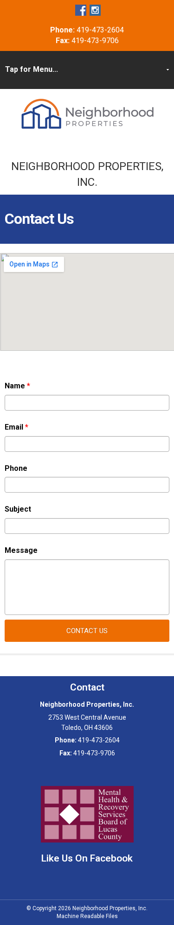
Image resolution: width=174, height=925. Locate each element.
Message (21, 550)
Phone (16, 468)
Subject (18, 509)
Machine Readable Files (87, 916)
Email (16, 427)
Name (17, 385)
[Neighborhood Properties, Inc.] (87, 113)
